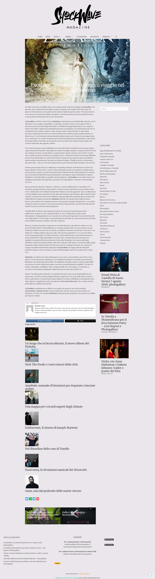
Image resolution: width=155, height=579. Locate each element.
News (48, 37)
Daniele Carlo (40, 306)
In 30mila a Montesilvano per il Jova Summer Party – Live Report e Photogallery (114, 323)
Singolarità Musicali (107, 226)
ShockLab (103, 223)
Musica (56, 37)
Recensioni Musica (91, 96)
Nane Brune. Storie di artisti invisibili (113, 203)
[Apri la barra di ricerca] (116, 36)
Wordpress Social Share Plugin (67, 578)
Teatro (102, 234)
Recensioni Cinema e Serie (109, 211)
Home (40, 37)
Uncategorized (105, 237)
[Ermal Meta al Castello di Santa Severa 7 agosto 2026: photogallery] (114, 270)
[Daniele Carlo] (29, 312)
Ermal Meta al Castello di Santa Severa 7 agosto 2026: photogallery (113, 279)
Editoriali (103, 177)
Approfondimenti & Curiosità (110, 151)
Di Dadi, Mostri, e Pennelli (109, 168)
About (27, 303)
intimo (37, 296)
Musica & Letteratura (107, 200)
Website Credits (84, 574)
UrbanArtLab (105, 240)
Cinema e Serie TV (106, 159)
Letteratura (82, 37)
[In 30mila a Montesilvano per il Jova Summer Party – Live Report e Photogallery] (114, 312)
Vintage (102, 243)
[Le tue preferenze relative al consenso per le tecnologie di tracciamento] (152, 576)
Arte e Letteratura (106, 154)
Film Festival (104, 182)
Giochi (102, 185)
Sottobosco (104, 229)
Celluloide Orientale (107, 156)
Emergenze (104, 180)
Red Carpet (104, 217)
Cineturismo (104, 162)
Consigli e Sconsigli (107, 165)
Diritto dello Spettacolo (108, 171)
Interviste (94, 37)
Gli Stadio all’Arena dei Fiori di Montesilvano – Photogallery (25, 558)
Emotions (55, 199)
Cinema (68, 37)
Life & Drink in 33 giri (108, 191)
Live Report (104, 194)
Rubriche (106, 37)
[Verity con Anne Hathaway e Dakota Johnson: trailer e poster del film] (114, 357)
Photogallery (104, 208)
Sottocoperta (104, 232)
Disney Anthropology (107, 174)
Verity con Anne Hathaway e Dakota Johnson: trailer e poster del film (114, 366)
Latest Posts (34, 303)
